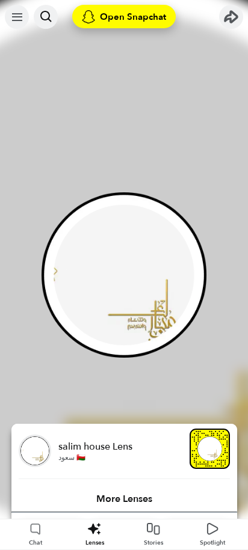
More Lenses (124, 499)
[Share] (231, 17)
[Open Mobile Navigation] (17, 17)
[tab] (124, 499)
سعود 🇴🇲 (71, 457)
